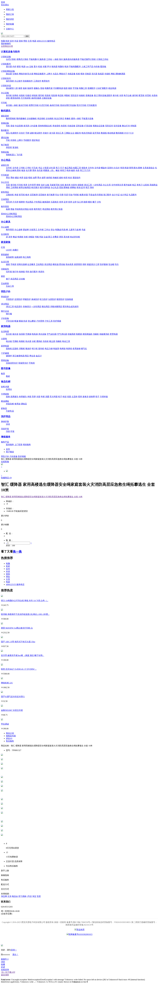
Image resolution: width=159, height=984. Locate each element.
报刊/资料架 (45, 187)
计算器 (46, 168)
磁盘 (73, 170)
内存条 (97, 66)
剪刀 (58, 168)
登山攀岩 (32, 321)
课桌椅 (26, 230)
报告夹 (84, 168)
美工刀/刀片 (85, 170)
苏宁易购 (22, 896)
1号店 (29, 896)
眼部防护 (61, 299)
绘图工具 (77, 168)
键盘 (20, 88)
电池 (66, 66)
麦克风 (26, 126)
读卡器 (52, 133)
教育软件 (46, 81)
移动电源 (111, 133)
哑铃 (90, 202)
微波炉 (28, 348)
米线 (29, 396)
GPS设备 (34, 126)
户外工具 (49, 321)
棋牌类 (22, 202)
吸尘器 (52, 341)
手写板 (76, 88)
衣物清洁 (27, 306)
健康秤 (9, 356)
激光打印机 (23, 105)
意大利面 (54, 396)
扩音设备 (88, 126)
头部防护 (52, 299)
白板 (47, 185)
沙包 (99, 202)
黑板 (12, 209)
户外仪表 (10, 321)
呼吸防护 (27, 299)
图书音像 (5, 368)
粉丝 (65, 396)
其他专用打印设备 (68, 105)
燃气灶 (84, 348)
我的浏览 (10, 19)
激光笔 (68, 185)
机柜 (78, 74)
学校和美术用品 (22, 209)
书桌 (83, 230)
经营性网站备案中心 (51, 940)
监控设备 (117, 126)
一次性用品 (97, 185)
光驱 (45, 66)
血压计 (39, 356)
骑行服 (9, 314)
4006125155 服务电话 (46, 41)
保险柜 (80, 185)
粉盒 (70, 178)
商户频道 (10, 452)
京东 (9, 896)
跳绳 (85, 202)
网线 (113, 74)
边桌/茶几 (48, 237)
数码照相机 (11, 118)
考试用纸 (46, 209)
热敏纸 (56, 178)
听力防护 (44, 299)
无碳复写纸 (55, 185)
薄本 (92, 187)
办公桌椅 (5, 227)
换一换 (17, 551)
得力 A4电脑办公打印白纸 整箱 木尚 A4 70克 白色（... (24, 600)
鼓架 (26, 178)
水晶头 (56, 74)
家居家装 (5, 242)
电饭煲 (56, 348)
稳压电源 (112, 88)
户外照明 (40, 321)
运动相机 (50, 118)
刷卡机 (116, 95)
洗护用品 (5, 416)
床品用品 (14, 279)
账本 (27, 195)
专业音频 (19, 126)
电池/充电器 (86, 133)
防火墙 (30, 74)
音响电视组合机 (45, 126)
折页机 (148, 95)
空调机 (15, 341)
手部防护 (10, 299)
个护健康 (5, 353)
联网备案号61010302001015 (80, 934)
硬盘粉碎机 (15, 98)
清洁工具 (60, 133)
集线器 (101, 74)
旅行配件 (34, 272)
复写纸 (22, 195)
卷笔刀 (63, 170)
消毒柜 (22, 348)
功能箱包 (5, 269)
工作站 (49, 59)
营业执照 (80, 930)
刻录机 (15, 95)
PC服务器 (41, 59)
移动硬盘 (10, 88)
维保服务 (27, 444)
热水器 (28, 341)
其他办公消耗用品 (9, 214)
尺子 (62, 168)
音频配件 (91, 88)
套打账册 (51, 195)
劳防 (25, 41)
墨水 (39, 178)
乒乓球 (15, 202)
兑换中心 (10, 29)
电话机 (61, 95)
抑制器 (133, 126)
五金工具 (10, 286)
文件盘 (15, 168)
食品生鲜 (5, 381)
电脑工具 (83, 88)
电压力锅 (49, 348)
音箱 (42, 88)
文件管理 (32, 185)
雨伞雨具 (70, 264)
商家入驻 (10, 9)
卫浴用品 (40, 264)
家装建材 (5, 254)
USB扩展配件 (102, 88)
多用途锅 (76, 348)
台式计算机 (11, 59)
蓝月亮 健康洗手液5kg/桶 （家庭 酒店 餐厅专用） (22, 655)
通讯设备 (5, 138)
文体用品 (5, 199)
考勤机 (67, 95)
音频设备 (89, 95)
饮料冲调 (5, 387)
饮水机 (9, 334)
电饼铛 (69, 348)
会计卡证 (116, 195)
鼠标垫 (30, 88)
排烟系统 (72, 334)
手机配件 (27, 140)
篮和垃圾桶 (22, 264)
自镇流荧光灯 (12, 363)
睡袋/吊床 (23, 321)
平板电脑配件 (75, 66)
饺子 (97, 396)
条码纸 (49, 178)
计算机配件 (6, 64)
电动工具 (66, 341)
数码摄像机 (21, 118)
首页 (8, 449)
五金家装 (5, 283)
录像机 (68, 118)
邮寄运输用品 (25, 187)
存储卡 (46, 133)
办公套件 (18, 81)
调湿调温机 (87, 334)
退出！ (15, 954)
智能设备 (5, 152)
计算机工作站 (102, 59)
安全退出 (5, 5)
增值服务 (5, 436)
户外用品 (38, 202)
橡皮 (58, 170)
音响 (21, 41)
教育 (3, 374)
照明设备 (5, 360)
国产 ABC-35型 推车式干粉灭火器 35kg (18, 642)
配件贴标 (128, 185)
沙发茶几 (33, 230)
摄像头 (37, 88)
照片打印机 (81, 105)
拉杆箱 (9, 272)
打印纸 (20, 185)
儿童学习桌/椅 (75, 230)
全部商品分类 (7, 46)
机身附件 (14, 133)
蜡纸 (30, 178)
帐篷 (16, 321)
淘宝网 (4, 896)
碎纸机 (35, 95)
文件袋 (97, 168)
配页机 (142, 95)
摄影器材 (5, 116)
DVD (126, 133)
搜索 (27, 36)
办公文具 (107, 185)
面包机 (41, 348)
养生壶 (32, 356)
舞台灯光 (126, 126)
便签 (38, 185)
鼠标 (25, 88)
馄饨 (80, 396)
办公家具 (5, 221)
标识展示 (35, 187)
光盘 (78, 170)
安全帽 (111, 264)
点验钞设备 (47, 98)
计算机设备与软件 (10, 51)
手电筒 (13, 264)
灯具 (3, 247)
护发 (12, 431)
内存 (14, 66)
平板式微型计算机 (88, 59)
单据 (16, 195)
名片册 (29, 170)
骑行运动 (5, 311)
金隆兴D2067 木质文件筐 (12, 710)
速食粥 (92, 396)
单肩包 (41, 272)
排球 (70, 202)
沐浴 (8, 424)
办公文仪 (5, 182)
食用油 (17, 404)
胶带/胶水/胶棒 (135, 168)
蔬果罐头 (14, 396)
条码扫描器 (36, 98)
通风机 (39, 341)
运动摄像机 (32, 118)
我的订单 (10, 14)
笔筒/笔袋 (124, 168)
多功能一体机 (12, 105)
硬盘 (19, 66)
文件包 (91, 168)
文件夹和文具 (117, 185)
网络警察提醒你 (79, 940)
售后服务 (10, 741)
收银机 (82, 95)
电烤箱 (63, 348)
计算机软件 (6, 78)
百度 (39, 896)
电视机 (22, 341)
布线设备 (72, 74)
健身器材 (46, 202)
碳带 (44, 178)
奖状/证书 (81, 187)
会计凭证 (124, 195)
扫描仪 (28, 95)
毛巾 (117, 264)
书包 (27, 272)
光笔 (121, 95)
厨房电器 (5, 346)
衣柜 (26, 237)
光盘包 (74, 185)
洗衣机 (46, 341)
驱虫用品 (46, 306)
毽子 (94, 202)
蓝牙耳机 (96, 133)
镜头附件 (38, 133)
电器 (34, 41)
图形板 (103, 66)
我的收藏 (10, 24)
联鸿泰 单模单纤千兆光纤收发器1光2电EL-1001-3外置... (25, 614)
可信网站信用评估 (65, 940)
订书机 (22, 168)
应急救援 (69, 299)
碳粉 (61, 178)
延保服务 (10, 444)
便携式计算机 (22, 59)
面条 (8, 396)
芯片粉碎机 (26, 98)
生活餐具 (31, 264)
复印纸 (13, 185)
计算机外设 (6, 86)
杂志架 (40, 170)
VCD (131, 133)
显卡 (36, 66)
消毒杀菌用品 (56, 306)
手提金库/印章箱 (95, 195)
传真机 (22, 95)
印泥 (66, 195)
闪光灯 (22, 133)
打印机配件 (92, 105)
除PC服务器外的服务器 (69, 59)
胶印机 (41, 95)
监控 (12, 41)
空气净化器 (62, 334)
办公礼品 (55, 187)
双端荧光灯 (23, 363)
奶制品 (4, 408)
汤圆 (47, 396)
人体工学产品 (87, 66)
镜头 (8, 133)
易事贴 (73, 187)
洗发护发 (5, 429)
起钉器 (52, 168)
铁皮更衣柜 (75, 237)
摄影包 (78, 133)
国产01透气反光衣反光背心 (13, 696)
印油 (71, 195)
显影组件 (76, 178)
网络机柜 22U (7, 683)
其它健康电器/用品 (20, 356)
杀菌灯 (15, 250)
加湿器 (22, 334)
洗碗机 (96, 334)
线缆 (66, 88)
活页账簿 (34, 195)
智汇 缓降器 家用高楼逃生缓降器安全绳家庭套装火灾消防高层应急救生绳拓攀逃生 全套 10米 (41, 497)
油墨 (35, 178)
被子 (8, 279)
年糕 (43, 396)
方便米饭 (104, 396)
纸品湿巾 (18, 306)
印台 (57, 195)
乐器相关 (55, 202)
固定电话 (36, 140)
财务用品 (5, 192)
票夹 (34, 170)
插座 (70, 88)
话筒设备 (80, 126)
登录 (3, 2)
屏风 (61, 237)
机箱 (40, 66)
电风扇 (35, 334)
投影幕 (54, 95)
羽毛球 (9, 202)
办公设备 (5, 93)
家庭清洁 (91, 264)
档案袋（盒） (49, 170)
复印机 (9, 95)
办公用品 (5, 160)
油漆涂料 (18, 257)
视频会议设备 (99, 126)
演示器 (94, 74)
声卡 (49, 66)
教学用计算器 (57, 209)
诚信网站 (93, 940)
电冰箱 (9, 341)
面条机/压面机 (12, 348)
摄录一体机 (76, 118)
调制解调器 (120, 74)
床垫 (10, 237)
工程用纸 (14, 187)
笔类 (25, 185)
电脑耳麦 (49, 88)
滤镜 (32, 133)
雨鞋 (84, 264)
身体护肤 (5, 421)
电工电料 (27, 257)
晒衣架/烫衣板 (59, 264)
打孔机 (35, 168)
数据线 (104, 133)
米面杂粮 (10, 404)
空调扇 (28, 334)
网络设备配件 (40, 74)
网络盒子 (63, 74)
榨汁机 (35, 348)
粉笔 (31, 209)
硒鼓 (17, 178)
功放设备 (71, 126)
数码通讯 (5, 110)
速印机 (135, 95)
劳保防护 (5, 297)
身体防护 (35, 299)
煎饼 (34, 396)
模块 (82, 74)
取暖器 (79, 334)
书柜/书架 (39, 237)
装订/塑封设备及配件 (103, 95)
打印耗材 (5, 175)
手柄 (27, 133)
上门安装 (18, 444)
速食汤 (85, 396)
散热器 (55, 66)
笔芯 (87, 187)
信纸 (62, 185)
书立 (40, 168)
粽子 (60, 396)
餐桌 (15, 237)
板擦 (8, 209)
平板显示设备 (87, 118)
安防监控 (75, 95)
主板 (31, 66)
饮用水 (9, 389)
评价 (9, 738)
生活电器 (5, 331)
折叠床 (56, 237)
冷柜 (34, 341)
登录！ (14, 950)
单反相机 (41, 118)
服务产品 (5, 442)
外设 (16, 41)
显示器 (9, 66)
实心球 (80, 202)
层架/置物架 (64, 187)
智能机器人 (11, 155)
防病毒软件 (28, 81)
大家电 (4, 339)
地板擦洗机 (104, 334)
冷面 (38, 396)
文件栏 (9, 168)
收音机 (64, 126)
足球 (66, 202)
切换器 (88, 74)
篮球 (61, 202)
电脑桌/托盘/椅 (61, 230)
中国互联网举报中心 (107, 940)
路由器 (9, 74)
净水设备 (42, 334)
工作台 (47, 230)
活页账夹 (42, 195)
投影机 (48, 95)
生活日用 (5, 262)
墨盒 (8, 178)
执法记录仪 (59, 118)
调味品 (24, 404)
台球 (75, 202)
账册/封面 (84, 195)
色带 (21, 178)
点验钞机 (10, 195)
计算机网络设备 (8, 71)
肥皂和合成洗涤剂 (71, 306)
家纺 (3, 276)
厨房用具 (78, 264)
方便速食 (5, 394)
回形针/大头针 (113, 168)
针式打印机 (44, 105)
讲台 (53, 230)
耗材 (7, 41)
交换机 (15, 74)
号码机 (76, 195)
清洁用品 (48, 264)
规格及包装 (11, 736)
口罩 (97, 264)
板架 (23, 170)
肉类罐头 (23, 396)
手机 (8, 140)
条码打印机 (55, 105)
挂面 (69, 396)
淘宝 (34, 896)
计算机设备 (6, 57)
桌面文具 (5, 165)
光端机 (107, 74)
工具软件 (37, 81)
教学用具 (5, 206)
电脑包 (61, 66)
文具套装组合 (149, 168)
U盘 (16, 88)
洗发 (8, 431)
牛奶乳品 (10, 411)
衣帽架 (31, 237)
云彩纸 (146, 185)
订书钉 (28, 168)
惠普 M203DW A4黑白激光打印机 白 (17, 628)
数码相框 (120, 133)
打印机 (4, 103)
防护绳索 (57, 321)
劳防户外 (5, 291)
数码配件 (5, 130)
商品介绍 (10, 733)
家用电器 (5, 326)
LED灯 (9, 250)
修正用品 (69, 168)
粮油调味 (5, 401)
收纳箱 (22, 272)
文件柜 (41, 230)
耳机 (8, 126)
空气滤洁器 (52, 334)
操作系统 (10, 81)
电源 (23, 66)
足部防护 (18, 299)
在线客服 (5, 462)
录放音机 (56, 126)
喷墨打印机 (34, 105)
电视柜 (20, 237)
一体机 (56, 59)
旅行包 (15, 272)
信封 (43, 185)
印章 (62, 195)
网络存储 (23, 74)
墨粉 (12, 178)
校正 (134, 185)
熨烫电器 (114, 334)
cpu (27, 66)
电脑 (3, 41)
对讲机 (13, 140)
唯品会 (15, 896)
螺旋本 (104, 168)
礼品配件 (133, 195)
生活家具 (5, 234)
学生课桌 (5, 724)
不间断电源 (58, 88)
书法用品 (29, 202)
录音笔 (9, 147)
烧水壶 (15, 334)
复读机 (15, 147)
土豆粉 (75, 396)
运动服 (22, 279)
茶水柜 (67, 237)
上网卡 (49, 74)
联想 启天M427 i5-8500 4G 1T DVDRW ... (19, 669)
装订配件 (107, 195)
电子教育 (5, 145)
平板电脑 (33, 59)
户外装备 (5, 318)
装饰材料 (10, 257)
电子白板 (128, 95)
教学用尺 (38, 209)
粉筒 (66, 178)
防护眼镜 (104, 264)
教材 (8, 376)
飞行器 (19, 155)
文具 (30, 41)
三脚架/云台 (69, 133)
